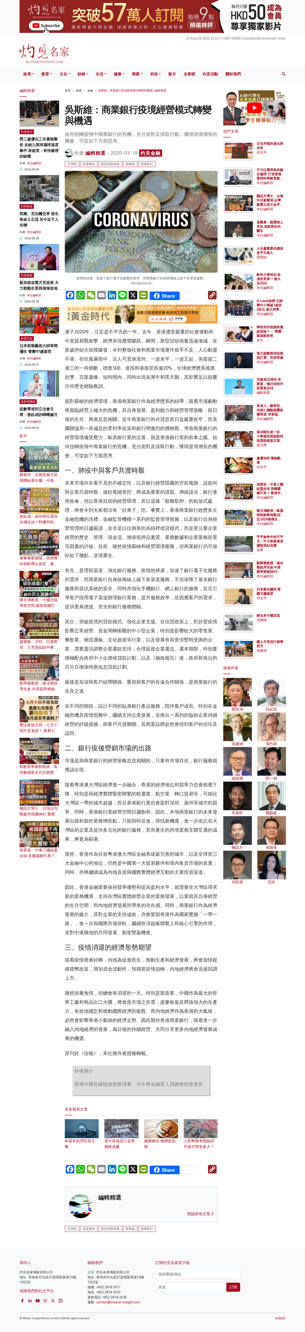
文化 (63, 74)
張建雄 (262, 650)
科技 (154, 74)
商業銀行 (147, 164)
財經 (81, 74)
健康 (118, 74)
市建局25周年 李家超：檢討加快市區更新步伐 (270, 384)
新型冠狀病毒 (110, 164)
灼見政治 (26, 131)
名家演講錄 (28, 401)
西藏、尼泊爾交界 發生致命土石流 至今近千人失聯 (39, 219)
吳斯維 (130, 164)
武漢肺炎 (89, 164)
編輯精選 (96, 153)
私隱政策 (280, 1318)
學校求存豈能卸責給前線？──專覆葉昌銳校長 (270, 331)
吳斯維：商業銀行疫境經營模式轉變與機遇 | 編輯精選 (132, 90)
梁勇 (260, 550)
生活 (99, 74)
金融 (90, 90)
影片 (172, 74)
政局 (27, 74)
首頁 (68, 90)
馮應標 (262, 620)
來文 (260, 340)
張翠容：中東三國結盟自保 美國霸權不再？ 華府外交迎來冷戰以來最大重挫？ (270, 493)
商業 (136, 74)
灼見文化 (26, 338)
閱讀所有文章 (199, 1214)
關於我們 (233, 74)
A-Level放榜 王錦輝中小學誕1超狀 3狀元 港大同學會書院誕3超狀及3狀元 (270, 309)
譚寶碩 (262, 257)
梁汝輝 (262, 445)
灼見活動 (210, 74)
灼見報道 (26, 206)
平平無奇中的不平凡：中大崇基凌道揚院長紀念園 (270, 541)
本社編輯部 (34, 163)
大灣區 (72, 164)
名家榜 (189, 74)
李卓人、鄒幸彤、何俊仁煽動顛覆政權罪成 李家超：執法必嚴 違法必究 (270, 414)
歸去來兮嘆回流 (268, 615)
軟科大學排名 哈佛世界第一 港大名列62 (269, 279)
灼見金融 (151, 153)
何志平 (262, 152)
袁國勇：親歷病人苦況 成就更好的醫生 (270, 226)
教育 (45, 74)
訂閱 (233, 1287)
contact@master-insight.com (118, 1302)
